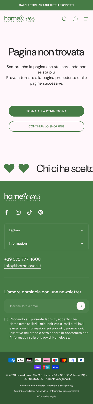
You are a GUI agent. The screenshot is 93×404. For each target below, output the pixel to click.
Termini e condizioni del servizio (31, 391)
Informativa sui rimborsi (32, 385)
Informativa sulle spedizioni (64, 391)
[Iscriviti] (81, 306)
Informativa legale (46, 396)
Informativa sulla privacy (29, 337)
